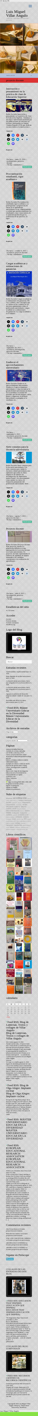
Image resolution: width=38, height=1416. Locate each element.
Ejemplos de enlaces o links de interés (18, 764)
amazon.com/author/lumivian (14, 749)
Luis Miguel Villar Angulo (17, 13)
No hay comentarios (14, 165)
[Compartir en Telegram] (26, 1414)
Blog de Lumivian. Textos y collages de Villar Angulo (17, 1035)
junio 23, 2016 (20, 159)
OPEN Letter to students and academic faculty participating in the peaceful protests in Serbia (17, 1200)
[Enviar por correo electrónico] (20, 1414)
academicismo (12, 161)
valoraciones (17, 827)
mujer (14, 819)
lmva (11, 159)
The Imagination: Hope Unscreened (17, 1318)
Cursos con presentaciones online (16, 754)
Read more (27, 167)
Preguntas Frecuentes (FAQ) (14, 784)
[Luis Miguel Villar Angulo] (19, 24)
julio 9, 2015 (19, 593)
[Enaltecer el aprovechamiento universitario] (19, 375)
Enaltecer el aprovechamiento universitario (15, 365)
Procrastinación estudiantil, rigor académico (14, 176)
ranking (17, 823)
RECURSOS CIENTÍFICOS (18, 1380)
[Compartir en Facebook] (1, 1414)
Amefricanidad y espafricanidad (15, 672)
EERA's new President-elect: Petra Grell (18, 1171)
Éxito (27, 829)
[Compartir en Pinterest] (11, 1414)
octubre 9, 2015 (20, 251)
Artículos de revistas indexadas (15, 751)
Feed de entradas (11, 621)
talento (12, 827)
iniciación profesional (10, 817)
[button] (14, 646)
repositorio (9, 825)
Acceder (8, 619)
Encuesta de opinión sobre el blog (16, 765)
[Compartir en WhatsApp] (8, 1414)
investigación (20, 349)
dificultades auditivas (13, 807)
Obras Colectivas (11, 778)
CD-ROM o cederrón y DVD (15, 753)
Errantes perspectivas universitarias (19, 1240)
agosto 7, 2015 (20, 516)
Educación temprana (12, 811)
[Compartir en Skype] (30, 1414)
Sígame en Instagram (12, 785)
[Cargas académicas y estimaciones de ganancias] (19, 284)
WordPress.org (10, 624)
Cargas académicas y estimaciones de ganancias (16, 266)
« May (8, 1017)
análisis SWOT (13, 800)
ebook (14, 808)
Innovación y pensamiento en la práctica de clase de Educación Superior (16, 92)
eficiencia (22, 810)
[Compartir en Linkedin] (14, 1414)
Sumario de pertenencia (13, 789)
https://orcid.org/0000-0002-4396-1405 (20, 782)
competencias (10, 804)
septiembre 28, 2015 (14, 348)
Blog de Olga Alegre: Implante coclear (18, 1095)
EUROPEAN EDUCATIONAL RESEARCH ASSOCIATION (15, 1163)
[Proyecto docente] (19, 536)
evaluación (15, 813)
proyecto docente (21, 253)
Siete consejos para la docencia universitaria (17, 448)
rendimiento (23, 823)
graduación (15, 814)
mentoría (26, 817)
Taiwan (7, 827)
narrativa (19, 819)
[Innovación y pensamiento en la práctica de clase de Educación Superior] (19, 105)
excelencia (10, 253)
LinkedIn (9, 769)
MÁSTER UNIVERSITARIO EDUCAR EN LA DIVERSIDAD (16, 1134)
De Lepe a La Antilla (12, 1062)
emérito (27, 811)
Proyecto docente (15, 528)
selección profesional (27, 825)
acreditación (20, 797)
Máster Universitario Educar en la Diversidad (17, 718)
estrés (8, 813)
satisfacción (18, 825)
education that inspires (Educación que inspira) (17, 1312)
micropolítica (8, 819)
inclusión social (23, 815)
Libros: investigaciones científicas (16, 767)
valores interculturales (20, 829)
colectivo (19, 802)
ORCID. (8, 780)
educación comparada (21, 808)
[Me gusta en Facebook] (36, 1414)
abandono (9, 798)
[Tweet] (4, 1414)
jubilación (18, 817)
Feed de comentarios (12, 623)
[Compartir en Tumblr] (17, 1414)
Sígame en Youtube (11, 787)
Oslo (22, 819)
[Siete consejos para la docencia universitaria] (19, 457)
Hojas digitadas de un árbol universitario (18, 676)
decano (25, 804)
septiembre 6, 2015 (13, 434)
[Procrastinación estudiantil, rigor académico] (19, 191)
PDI (25, 819)
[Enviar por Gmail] (23, 1414)
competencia (26, 802)
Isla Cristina (10, 1042)
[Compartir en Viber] (33, 1414)
